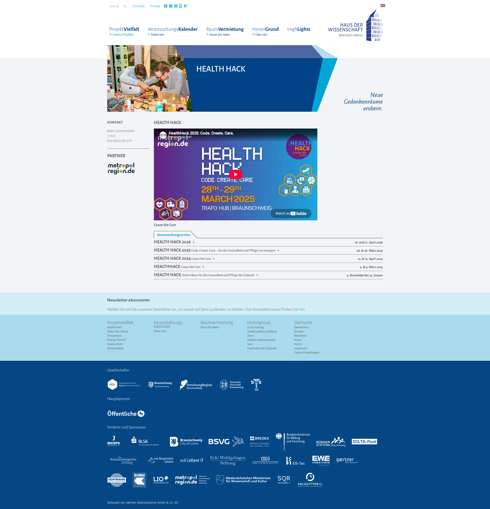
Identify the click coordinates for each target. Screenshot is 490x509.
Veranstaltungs (173, 31)
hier (302, 309)
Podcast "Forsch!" (117, 340)
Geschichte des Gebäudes (262, 348)
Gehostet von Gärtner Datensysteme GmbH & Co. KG (142, 502)
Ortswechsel (114, 336)
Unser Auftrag (255, 327)
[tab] (175, 234)
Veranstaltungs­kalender (169, 325)
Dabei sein (160, 331)
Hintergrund (258, 323)
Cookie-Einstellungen (306, 352)
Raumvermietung (217, 323)
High (298, 29)
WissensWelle (115, 348)
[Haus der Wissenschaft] (355, 25)
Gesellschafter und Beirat (262, 331)
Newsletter (300, 336)
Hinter (265, 31)
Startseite (303, 323)
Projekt (124, 31)
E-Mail (111, 136)
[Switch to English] (383, 5)
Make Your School (117, 331)
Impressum (300, 348)
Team (250, 336)
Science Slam (115, 344)
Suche (297, 344)
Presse (155, 6)
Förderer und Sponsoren (261, 340)
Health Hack (114, 327)
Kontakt (139, 6)
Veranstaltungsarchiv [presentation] (173, 234)
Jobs (249, 344)
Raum (225, 31)
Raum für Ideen (210, 327)
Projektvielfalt (120, 323)
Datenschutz (301, 327)
